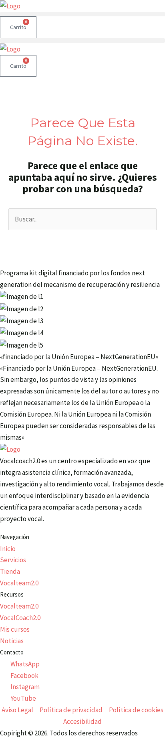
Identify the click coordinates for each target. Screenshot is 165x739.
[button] (82, 14)
